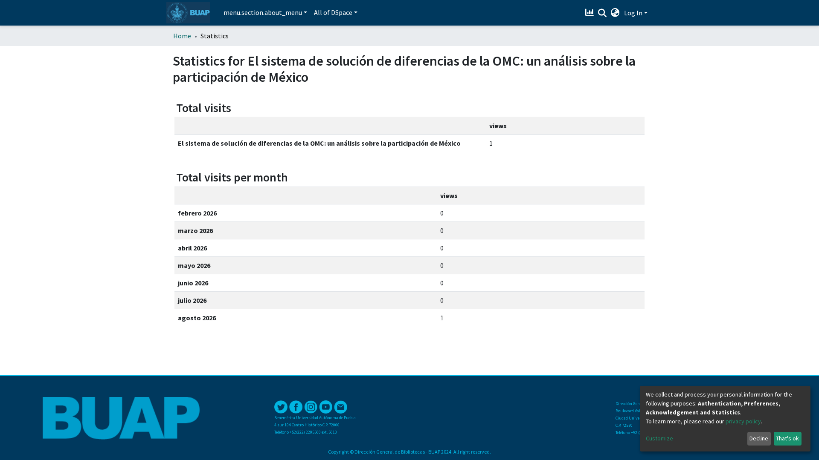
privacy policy (743, 421)
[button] (615, 13)
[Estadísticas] (590, 13)
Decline (758, 438)
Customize (659, 438)
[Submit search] (602, 13)
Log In (633, 13)
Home (182, 36)
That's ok (787, 438)
